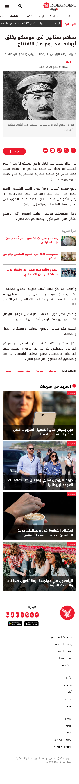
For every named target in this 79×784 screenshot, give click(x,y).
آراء (41, 16)
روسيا (9, 371)
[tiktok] (12, 615)
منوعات (46, 386)
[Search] (20, 6)
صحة (69, 733)
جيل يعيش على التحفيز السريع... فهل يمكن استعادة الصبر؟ (43, 432)
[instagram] (27, 615)
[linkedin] (17, 615)
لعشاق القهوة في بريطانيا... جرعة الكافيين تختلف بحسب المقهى (45, 532)
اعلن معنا (66, 665)
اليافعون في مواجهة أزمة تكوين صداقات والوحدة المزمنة (39, 583)
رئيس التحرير (65, 651)
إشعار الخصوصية (63, 644)
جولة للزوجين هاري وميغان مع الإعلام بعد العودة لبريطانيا (40, 482)
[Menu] (7, 6)
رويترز (68, 61)
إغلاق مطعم (23, 371)
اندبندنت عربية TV (62, 747)
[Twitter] (32, 615)
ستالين (39, 371)
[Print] (45, 150)
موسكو (53, 371)
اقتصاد (28, 16)
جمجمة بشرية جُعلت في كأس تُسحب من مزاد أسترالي (32, 240)
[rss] (7, 615)
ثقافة (14, 16)
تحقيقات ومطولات (61, 740)
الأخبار (69, 16)
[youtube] (22, 615)
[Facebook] (37, 615)
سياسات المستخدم (61, 637)
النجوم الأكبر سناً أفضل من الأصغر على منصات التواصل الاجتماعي (32, 272)
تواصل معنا (65, 658)
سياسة (54, 16)
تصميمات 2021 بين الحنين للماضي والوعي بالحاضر (30, 256)
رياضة (69, 726)
